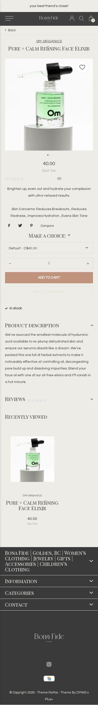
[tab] (49, 325)
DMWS (81, 692)
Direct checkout (49, 292)
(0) (59, 178)
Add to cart (49, 277)
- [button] (10, 263)
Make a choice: (49, 235)
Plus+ (49, 699)
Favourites (82, 67)
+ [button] (88, 263)
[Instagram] (49, 664)
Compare (47, 226)
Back (12, 30)
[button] (9, 18)
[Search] (81, 18)
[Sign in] (72, 18)
